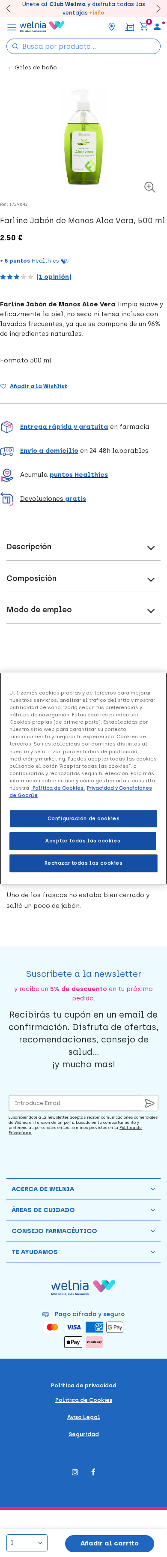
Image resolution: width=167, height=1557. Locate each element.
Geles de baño (36, 67)
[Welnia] (42, 26)
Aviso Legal (83, 1417)
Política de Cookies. (58, 788)
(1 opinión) (54, 277)
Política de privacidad (83, 1385)
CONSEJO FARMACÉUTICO (54, 1231)
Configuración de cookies (84, 818)
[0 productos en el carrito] (144, 26)
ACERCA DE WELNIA (43, 1189)
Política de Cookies (83, 1400)
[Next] (154, 8)
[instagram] (75, 1472)
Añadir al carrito (110, 1543)
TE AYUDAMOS (35, 1252)
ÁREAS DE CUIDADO (43, 1210)
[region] (83, 778)
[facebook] (93, 1472)
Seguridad (84, 1434)
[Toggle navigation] (12, 26)
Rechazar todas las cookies (84, 863)
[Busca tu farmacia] (111, 26)
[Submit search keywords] (15, 45)
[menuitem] (157, 26)
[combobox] (83, 46)
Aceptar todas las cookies (82, 841)
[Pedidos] (129, 26)
